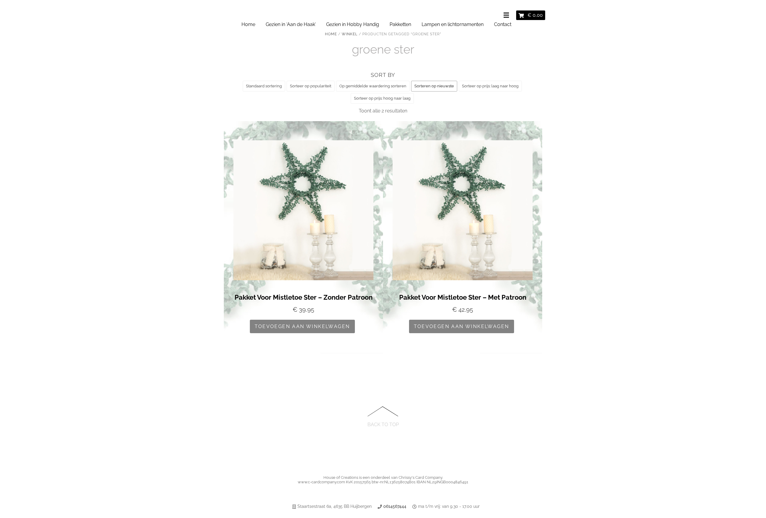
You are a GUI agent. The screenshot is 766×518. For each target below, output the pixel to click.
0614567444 (394, 506)
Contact (502, 24)
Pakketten (400, 24)
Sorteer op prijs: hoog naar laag (382, 98)
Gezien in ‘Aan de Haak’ (291, 24)
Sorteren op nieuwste (434, 86)
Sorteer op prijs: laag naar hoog (490, 86)
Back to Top (383, 424)
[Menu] (507, 15)
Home (248, 24)
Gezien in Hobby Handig (352, 24)
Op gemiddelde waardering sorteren (372, 86)
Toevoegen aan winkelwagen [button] (302, 326)
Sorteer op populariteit (310, 86)
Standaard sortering (264, 86)
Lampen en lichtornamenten (453, 24)
